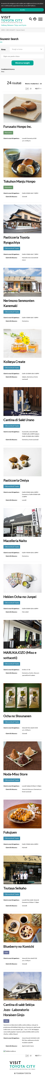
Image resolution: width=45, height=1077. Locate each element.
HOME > (3, 30)
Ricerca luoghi (22, 63)
